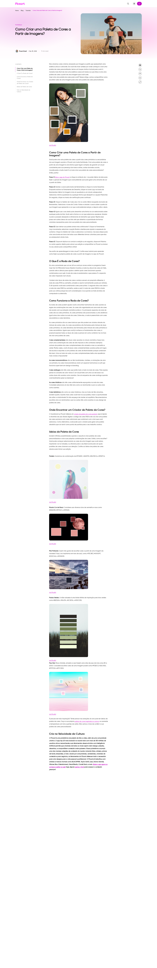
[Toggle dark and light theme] (134, 3)
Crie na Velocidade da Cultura (23, 90)
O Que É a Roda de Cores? (25, 73)
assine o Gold (79, 767)
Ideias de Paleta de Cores (24, 86)
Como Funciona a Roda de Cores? (25, 77)
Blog (22, 10)
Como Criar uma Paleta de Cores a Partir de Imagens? (25, 69)
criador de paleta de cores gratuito (85, 414)
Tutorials (28, 10)
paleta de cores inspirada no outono (87, 721)
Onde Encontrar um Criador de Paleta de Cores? (25, 82)
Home (17, 10)
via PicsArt (52, 145)
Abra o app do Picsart (62, 177)
